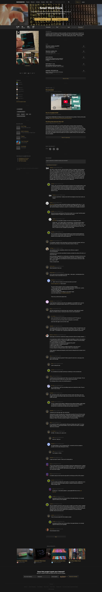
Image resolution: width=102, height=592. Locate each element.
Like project (59, 19)
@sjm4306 (52, 204)
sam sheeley (53, 316)
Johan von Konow (57, 562)
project (23, 114)
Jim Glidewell (53, 431)
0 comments (59, 91)
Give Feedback (39, 586)
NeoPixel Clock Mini (22, 561)
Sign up (78, 2)
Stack (47, 2)
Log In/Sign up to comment (51, 165)
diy (30, 114)
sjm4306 (52, 16)
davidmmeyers (52, 266)
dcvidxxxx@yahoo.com (55, 283)
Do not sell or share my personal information (70, 586)
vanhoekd (51, 301)
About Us (25, 586)
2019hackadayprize (21, 116)
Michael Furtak (22, 562)
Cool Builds (23, 146)
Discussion (81, 27)
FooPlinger (51, 248)
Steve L (52, 363)
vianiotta (51, 240)
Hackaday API (58, 586)
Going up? (51, 583)
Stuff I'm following (24, 131)
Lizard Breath (21, 91)
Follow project (43, 19)
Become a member (41, 573)
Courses (43, 2)
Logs (69, 27)
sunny (51, 463)
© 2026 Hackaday (51, 589)
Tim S (72, 562)
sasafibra (52, 515)
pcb (27, 114)
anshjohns (20, 96)
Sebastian (51, 167)
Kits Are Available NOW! (52, 113)
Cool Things (23, 126)
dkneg (51, 308)
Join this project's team (21, 101)
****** (19, 93)
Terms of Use (46, 586)
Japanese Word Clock (40, 561)
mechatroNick (39, 562)
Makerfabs (20, 84)
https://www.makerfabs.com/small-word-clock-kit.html (61, 118)
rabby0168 (20, 94)
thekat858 (51, 326)
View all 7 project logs (66, 137)
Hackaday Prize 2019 (18, 32)
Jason (51, 356)
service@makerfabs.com (66, 292)
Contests (38, 2)
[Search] (69, 2)
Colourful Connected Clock (58, 561)
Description (48, 27)
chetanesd (51, 457)
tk (18, 86)
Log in (83, 2)
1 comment (59, 123)
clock (18, 114)
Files (57, 27)
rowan (51, 422)
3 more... (18, 100)
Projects (27, 2)
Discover (33, 2)
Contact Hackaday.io (32, 586)
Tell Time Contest (22, 161)
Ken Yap (52, 385)
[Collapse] (53, 88)
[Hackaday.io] (20, 2)
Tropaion (51, 202)
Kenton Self (52, 528)
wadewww (20, 87)
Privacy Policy (52, 586)
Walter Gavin (20, 89)
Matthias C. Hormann (53, 334)
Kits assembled (50, 90)
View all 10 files (66, 78)
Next (56, 536)
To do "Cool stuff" (24, 141)
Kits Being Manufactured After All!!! (55, 122)
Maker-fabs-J (20, 98)
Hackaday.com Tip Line (24, 158)
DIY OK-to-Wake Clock (75, 561)
